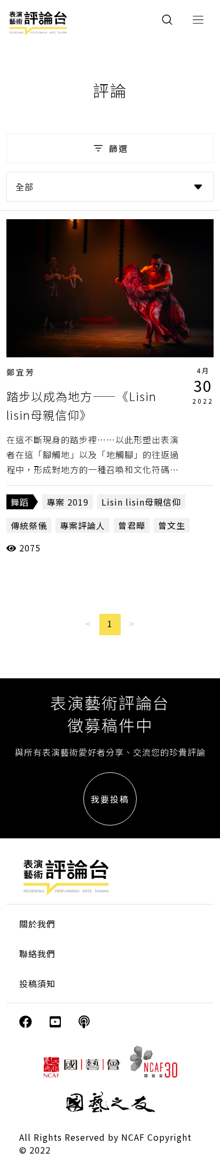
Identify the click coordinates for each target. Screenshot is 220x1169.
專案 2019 (67, 501)
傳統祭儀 (29, 525)
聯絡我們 (37, 953)
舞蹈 (20, 501)
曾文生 (171, 525)
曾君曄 (131, 525)
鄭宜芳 (20, 372)
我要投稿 (110, 798)
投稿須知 (37, 983)
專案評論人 (82, 525)
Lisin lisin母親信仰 (141, 501)
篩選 (118, 148)
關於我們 (37, 923)
